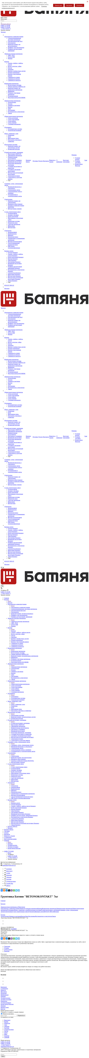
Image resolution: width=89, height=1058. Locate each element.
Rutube (6, 1021)
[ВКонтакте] (2, 890)
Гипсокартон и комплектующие (20, 607)
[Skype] (16, 890)
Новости (3, 990)
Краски (23, 916)
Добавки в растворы (15, 916)
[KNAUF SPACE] (15, 284)
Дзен (5, 1025)
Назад (9, 601)
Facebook (9, 869)
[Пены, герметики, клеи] (15, 132)
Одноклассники (11, 881)
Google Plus (9, 883)
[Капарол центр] (15, 249)
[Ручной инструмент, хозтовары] (15, 151)
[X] (9, 890)
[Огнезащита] (15, 126)
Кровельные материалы (18, 651)
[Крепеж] (15, 60)
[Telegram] (19, 890)
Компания (4, 987)
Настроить (69, 5)
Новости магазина (8, 1014)
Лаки (26, 916)
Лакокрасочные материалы (19, 667)
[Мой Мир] (7, 890)
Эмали (54, 916)
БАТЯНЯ (14, 929)
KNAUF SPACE (49, 911)
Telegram (8, 877)
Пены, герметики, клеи (18, 704)
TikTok (6, 1031)
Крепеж (13, 631)
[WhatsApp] (14, 890)
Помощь (10, 843)
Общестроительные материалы (20, 684)
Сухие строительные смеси (19, 767)
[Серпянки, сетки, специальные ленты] (15, 182)
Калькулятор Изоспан (7, 1004)
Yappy (6, 1032)
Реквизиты (4, 1001)
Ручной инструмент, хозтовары (20, 723)
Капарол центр (15, 803)
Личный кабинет (6, 24)
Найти (3, 1056)
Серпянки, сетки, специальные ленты (22, 745)
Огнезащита (14, 696)
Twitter (8, 873)
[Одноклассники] (4, 890)
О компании (4, 988)
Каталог (10, 602)
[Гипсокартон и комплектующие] (15, 35)
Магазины (4, 991)
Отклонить (79, 5)
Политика (4, 993)
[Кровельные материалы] (15, 82)
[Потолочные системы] (15, 143)
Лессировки (31, 916)
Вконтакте (9, 871)
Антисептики (5, 916)
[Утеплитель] (15, 229)
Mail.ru (8, 885)
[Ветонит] (15, 287)
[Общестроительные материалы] (15, 115)
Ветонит (56, 911)
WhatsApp (7, 1023)
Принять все (58, 5)
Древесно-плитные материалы (20, 621)
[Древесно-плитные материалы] (15, 52)
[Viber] (11, 890)
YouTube (8, 879)
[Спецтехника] (15, 198)
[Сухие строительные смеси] (15, 210)
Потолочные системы (17, 715)
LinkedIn (6, 1037)
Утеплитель (14, 786)
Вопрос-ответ (5, 1007)
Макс (5, 1034)
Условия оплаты (5, 998)
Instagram (9, 875)
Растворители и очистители (43, 916)
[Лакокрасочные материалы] (15, 99)
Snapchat (6, 1036)
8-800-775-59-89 (5, 25)
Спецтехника (15, 756)
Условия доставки (6, 999)
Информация (4, 995)
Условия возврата (6, 1002)
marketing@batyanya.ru (9, 865)
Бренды (3, 1009)
